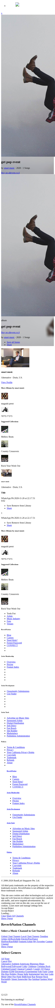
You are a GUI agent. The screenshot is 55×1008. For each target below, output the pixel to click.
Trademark (11, 757)
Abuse (10, 762)
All (2, 958)
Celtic (24, 966)
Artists (10, 616)
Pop (14, 976)
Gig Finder (11, 694)
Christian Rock (43, 966)
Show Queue (7, 918)
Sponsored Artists (14, 720)
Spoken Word (46, 979)
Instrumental (34, 974)
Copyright (11, 755)
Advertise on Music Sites (18, 718)
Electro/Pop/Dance (29, 939)
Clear (3, 916)
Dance (47, 969)
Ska (30, 979)
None (7, 958)
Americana (24, 964)
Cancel (4, 961)
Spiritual (36, 979)
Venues (10, 624)
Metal (3, 976)
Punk (18, 976)
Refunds (10, 760)
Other (9, 976)
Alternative (6, 964)
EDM (11, 971)
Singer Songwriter (19, 979)
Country (37, 969)
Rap (33, 976)
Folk (40, 971)
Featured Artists (26, 941)
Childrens (32, 966)
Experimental (31, 971)
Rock (45, 976)
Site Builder (12, 731)
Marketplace (12, 733)
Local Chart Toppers (30, 936)
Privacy (10, 750)
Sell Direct (11, 725)
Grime (50, 971)
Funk (44, 971)
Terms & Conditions (16, 747)
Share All (10, 916)
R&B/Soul (26, 976)
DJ (42, 969)
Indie (26, 974)
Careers (10, 637)
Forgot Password (14, 643)
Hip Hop (5, 974)
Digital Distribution (15, 723)
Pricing (10, 664)
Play (10, 961)
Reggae (39, 976)
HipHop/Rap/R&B (9, 941)
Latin (51, 974)
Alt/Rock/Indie (14, 939)
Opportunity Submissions (18, 691)
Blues (41, 964)
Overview (11, 662)
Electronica (20, 971)
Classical (21, 969)
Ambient (15, 964)
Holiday (13, 974)
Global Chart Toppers (10, 936)
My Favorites (39, 941)
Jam (42, 974)
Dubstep (5, 971)
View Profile (6, 382)
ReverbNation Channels (25, 1004)
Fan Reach (11, 728)
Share (9, 344)
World (4, 982)
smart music (9, 168)
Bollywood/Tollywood (11, 966)
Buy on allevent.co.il (10, 173)
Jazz (46, 974)
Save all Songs (13, 342)
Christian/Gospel (8, 969)
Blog (9, 635)
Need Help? (12, 640)
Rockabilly (6, 979)
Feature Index (13, 667)
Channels (19, 916)
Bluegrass (34, 964)
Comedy (29, 969)
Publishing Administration (18, 736)
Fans (9, 621)
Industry (13, 618)
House (20, 974)
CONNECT (12, 645)
